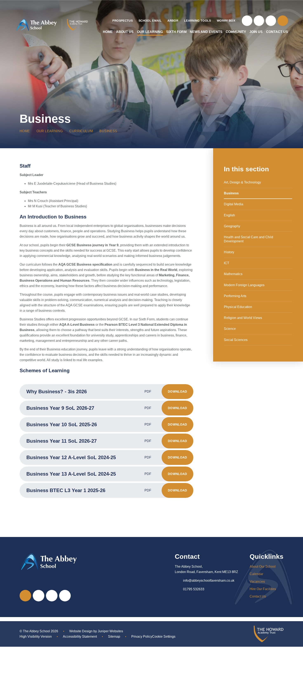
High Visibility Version (36, 636)
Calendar (256, 574)
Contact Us (258, 596)
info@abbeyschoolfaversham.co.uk (208, 580)
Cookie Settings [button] (163, 636)
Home (25, 131)
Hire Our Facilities (263, 589)
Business (108, 131)
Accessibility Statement (80, 636)
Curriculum (81, 131)
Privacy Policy (141, 636)
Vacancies (257, 581)
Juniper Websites (110, 631)
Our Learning (49, 131)
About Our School (263, 566)
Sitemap (114, 636)
